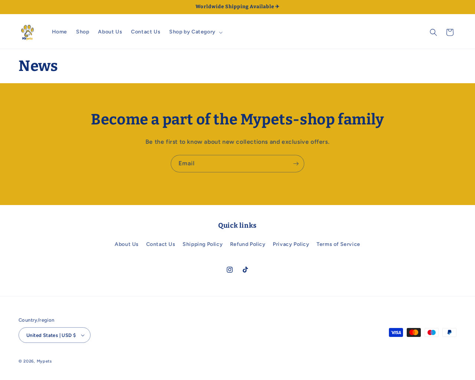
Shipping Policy (203, 244)
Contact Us (161, 244)
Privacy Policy (291, 244)
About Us (127, 244)
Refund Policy (248, 244)
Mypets (44, 361)
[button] (195, 32)
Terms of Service (338, 244)
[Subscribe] (296, 163)
